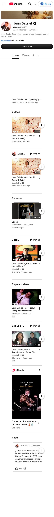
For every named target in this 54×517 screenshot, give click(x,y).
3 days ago (36, 446)
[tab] (15, 55)
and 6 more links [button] (17, 41)
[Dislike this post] (25, 468)
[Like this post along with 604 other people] (16, 468)
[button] (38, 55)
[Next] (41, 125)
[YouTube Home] (15, 4)
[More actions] (39, 136)
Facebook (7, 41)
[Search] (29, 4)
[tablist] (27, 55)
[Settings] (35, 4)
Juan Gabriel (16, 183)
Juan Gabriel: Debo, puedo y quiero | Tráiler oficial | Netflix (27, 99)
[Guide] (4, 4)
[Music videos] (14, 153)
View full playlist (18, 228)
